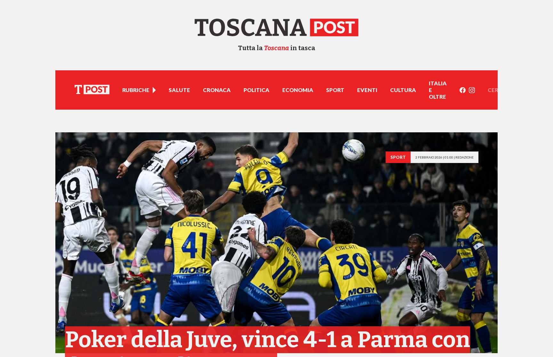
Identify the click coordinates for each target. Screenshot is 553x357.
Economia (297, 90)
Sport (335, 90)
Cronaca (217, 90)
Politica (256, 90)
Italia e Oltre (438, 90)
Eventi (367, 90)
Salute (179, 90)
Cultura (403, 90)
